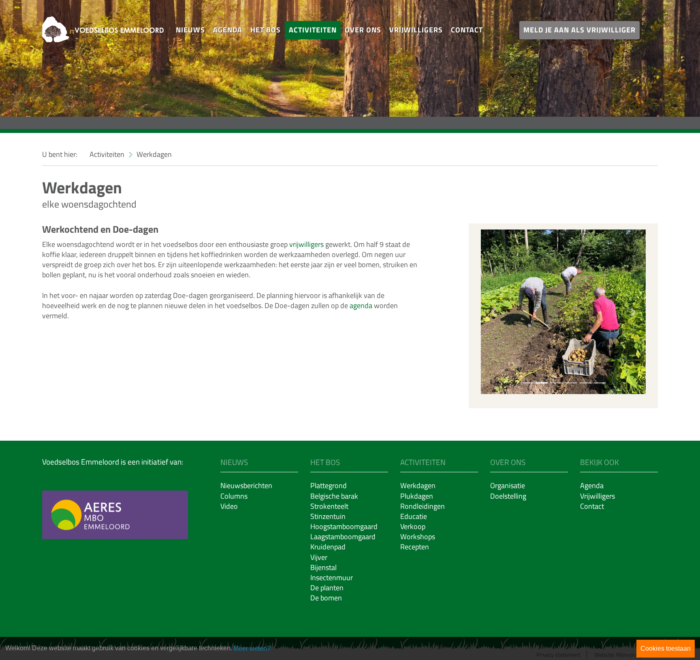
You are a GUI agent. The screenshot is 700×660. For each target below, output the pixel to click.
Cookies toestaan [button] (665, 648)
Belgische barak (334, 496)
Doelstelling (508, 496)
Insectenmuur (331, 577)
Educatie (413, 516)
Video (229, 506)
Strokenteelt (329, 506)
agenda (361, 305)
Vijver (318, 557)
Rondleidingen (422, 506)
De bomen (326, 597)
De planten (327, 587)
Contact (467, 29)
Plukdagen (416, 496)
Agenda (227, 29)
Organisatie (507, 485)
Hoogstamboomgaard (344, 526)
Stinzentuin (328, 516)
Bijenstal (323, 567)
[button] (190, 30)
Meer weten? (252, 648)
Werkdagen (417, 485)
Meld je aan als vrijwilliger (579, 29)
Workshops (417, 536)
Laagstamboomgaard (343, 536)
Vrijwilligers (416, 29)
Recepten (414, 546)
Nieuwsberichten (246, 485)
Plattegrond (328, 485)
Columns (234, 496)
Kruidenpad (328, 546)
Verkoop (412, 526)
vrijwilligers (306, 244)
